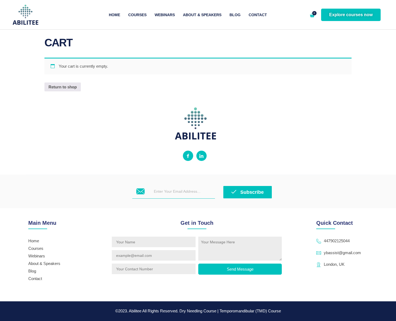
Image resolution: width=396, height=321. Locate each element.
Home (114, 15)
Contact (258, 15)
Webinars (165, 15)
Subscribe (251, 192)
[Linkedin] (201, 155)
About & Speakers (202, 15)
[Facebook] (188, 155)
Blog (235, 15)
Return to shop (62, 87)
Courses (137, 15)
